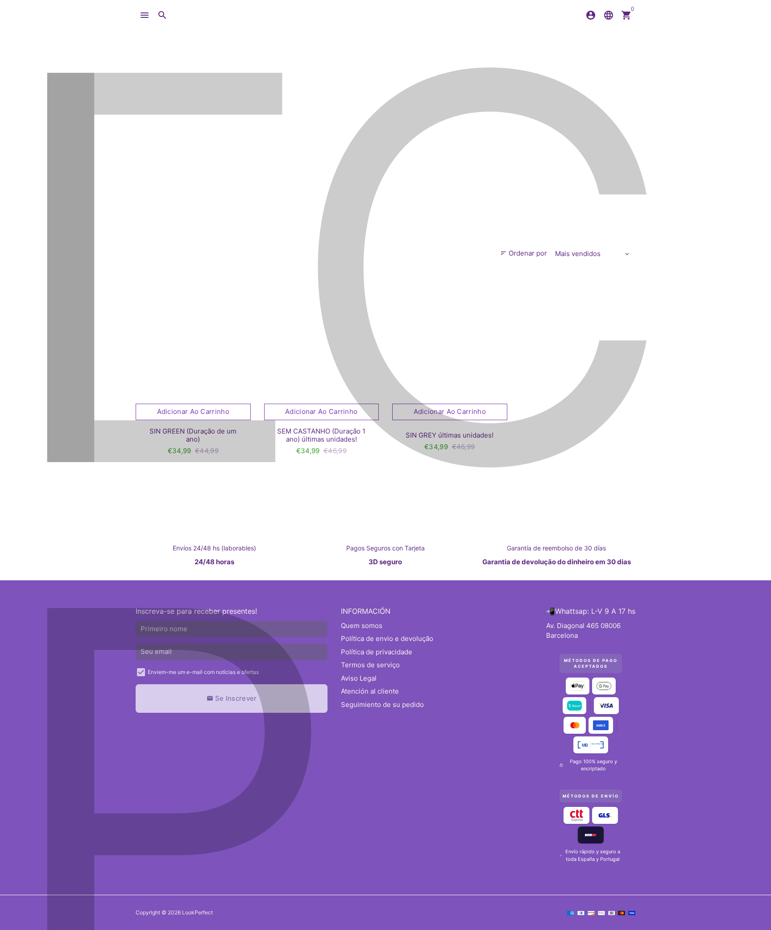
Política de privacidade (376, 652)
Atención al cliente (370, 691)
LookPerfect (197, 912)
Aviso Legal (359, 678)
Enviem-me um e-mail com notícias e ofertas (203, 672)
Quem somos (361, 625)
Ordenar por (523, 253)
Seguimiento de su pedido (382, 704)
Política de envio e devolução (387, 638)
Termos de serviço (370, 665)
